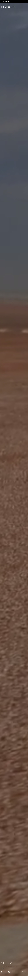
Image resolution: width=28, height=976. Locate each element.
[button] (22, 972)
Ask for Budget (6, 1)
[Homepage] (8, 7)
